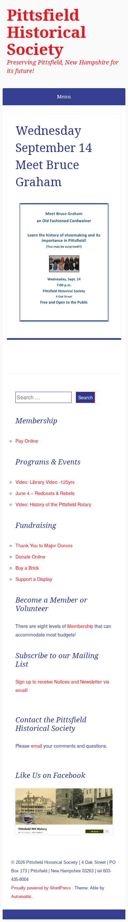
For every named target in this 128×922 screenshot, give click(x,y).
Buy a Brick (27, 567)
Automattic (21, 896)
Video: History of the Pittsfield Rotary (53, 504)
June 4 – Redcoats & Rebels (45, 493)
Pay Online (26, 440)
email (36, 745)
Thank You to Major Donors (44, 545)
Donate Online (30, 556)
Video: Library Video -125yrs (45, 482)
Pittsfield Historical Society (46, 32)
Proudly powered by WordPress (41, 887)
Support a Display (33, 579)
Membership (80, 626)
